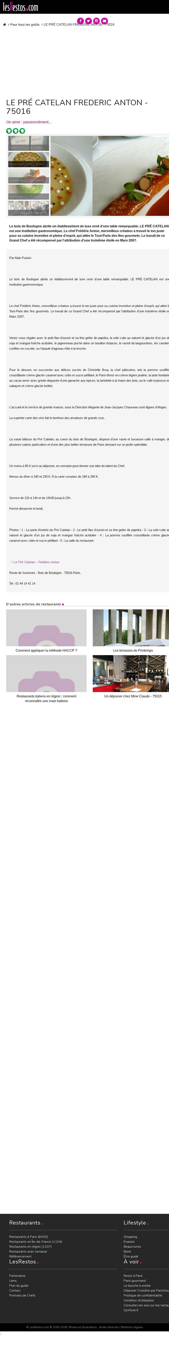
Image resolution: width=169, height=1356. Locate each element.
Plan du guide (18, 1285)
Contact (15, 1290)
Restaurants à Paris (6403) (28, 1237)
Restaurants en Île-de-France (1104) (35, 1241)
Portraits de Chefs (22, 1295)
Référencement (20, 1256)
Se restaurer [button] (126, 20)
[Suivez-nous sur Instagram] (96, 21)
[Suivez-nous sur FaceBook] (80, 21)
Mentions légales (132, 1327)
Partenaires (17, 1276)
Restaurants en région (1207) (30, 1246)
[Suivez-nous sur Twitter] (88, 21)
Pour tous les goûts (25, 24)
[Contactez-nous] (104, 21)
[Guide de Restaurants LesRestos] (20, 6)
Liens (13, 1280)
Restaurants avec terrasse (28, 1251)
